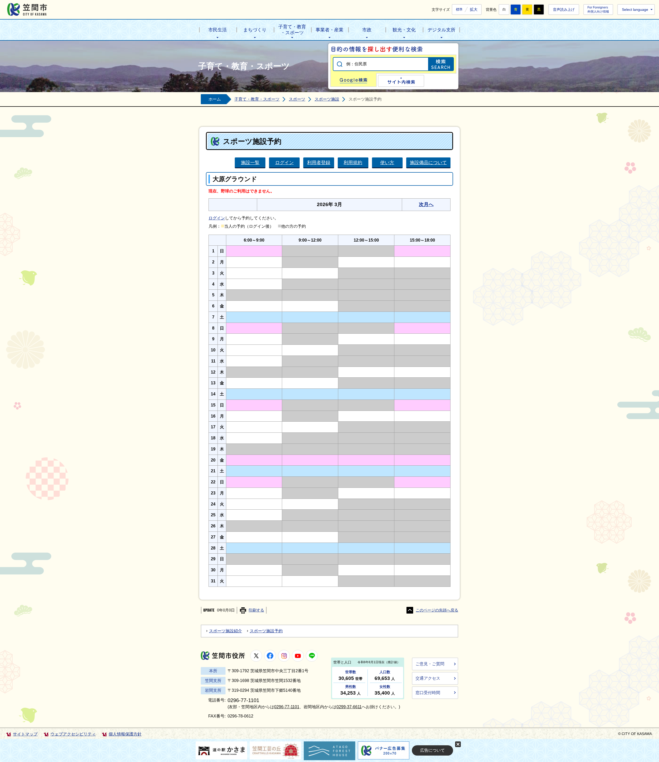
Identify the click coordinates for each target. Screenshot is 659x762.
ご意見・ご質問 (429, 664)
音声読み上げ (564, 9)
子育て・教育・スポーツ (292, 29)
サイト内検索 (401, 81)
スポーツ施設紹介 (225, 631)
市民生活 (217, 29)
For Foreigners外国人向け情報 (598, 9)
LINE (312, 656)
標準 (459, 9)
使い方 (387, 162)
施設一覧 (250, 162)
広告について (432, 750)
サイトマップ (25, 734)
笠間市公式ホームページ (27, 9)
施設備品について (428, 162)
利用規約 (353, 162)
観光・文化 (404, 29)
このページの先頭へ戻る (437, 610)
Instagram (284, 656)
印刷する (256, 610)
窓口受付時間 (427, 692)
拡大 (474, 9)
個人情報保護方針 (125, 734)
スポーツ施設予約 (266, 631)
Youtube (298, 656)
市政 (366, 29)
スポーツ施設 (327, 99)
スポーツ (297, 99)
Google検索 (353, 80)
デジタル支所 (441, 29)
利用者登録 (318, 162)
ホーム (215, 99)
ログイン (284, 162)
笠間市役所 (223, 655)
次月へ (426, 204)
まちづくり (254, 29)
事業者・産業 (329, 29)
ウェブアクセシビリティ (73, 734)
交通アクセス (427, 678)
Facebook (270, 656)
